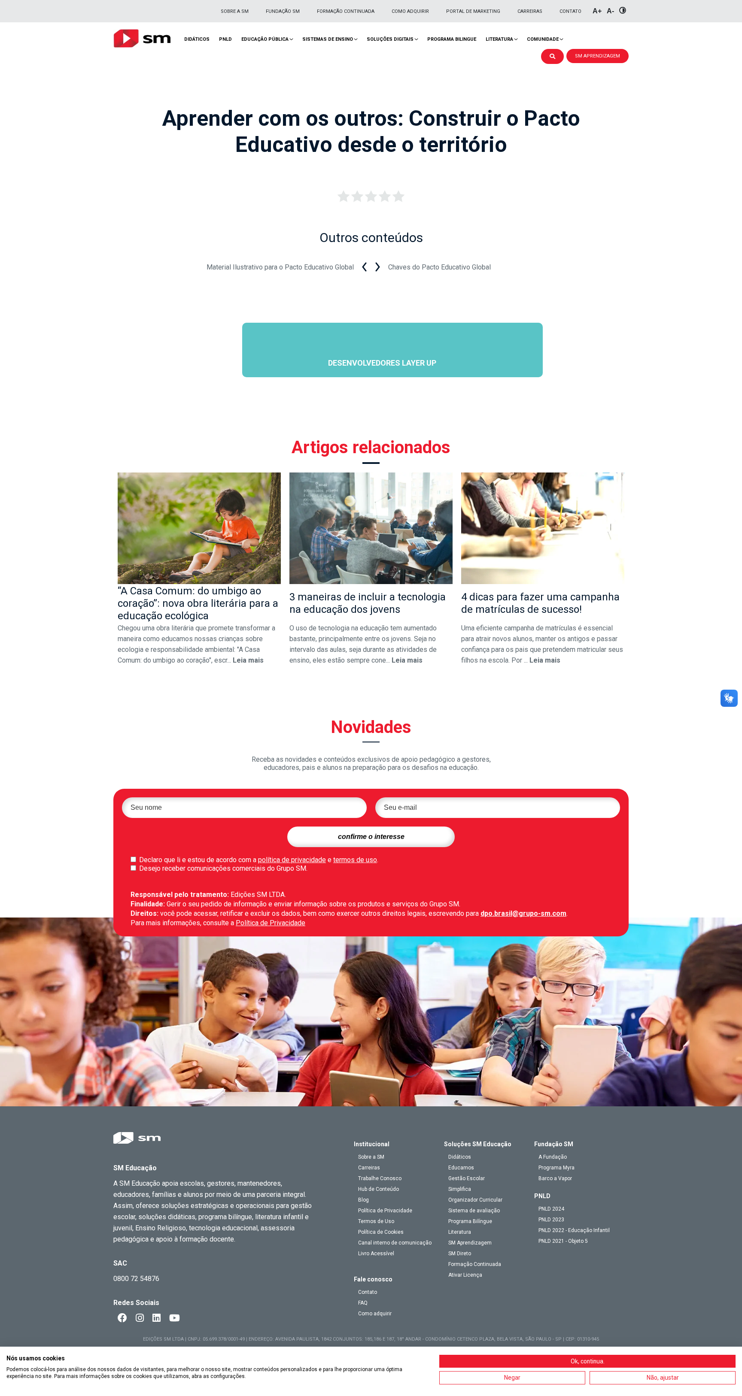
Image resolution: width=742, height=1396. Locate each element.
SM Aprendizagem (470, 1243)
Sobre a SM (235, 11)
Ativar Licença (465, 1275)
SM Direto (459, 1254)
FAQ (363, 1303)
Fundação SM (283, 11)
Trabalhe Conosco (379, 1178)
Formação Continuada (345, 11)
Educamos (461, 1168)
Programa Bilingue (451, 39)
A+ (597, 11)
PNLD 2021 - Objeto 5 (563, 1241)
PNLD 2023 (551, 1220)
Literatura (499, 39)
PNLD (225, 39)
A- (610, 11)
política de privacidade (292, 860)
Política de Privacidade (270, 923)
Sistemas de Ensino (327, 39)
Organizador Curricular (475, 1200)
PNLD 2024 (551, 1209)
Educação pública (265, 39)
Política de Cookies (381, 1232)
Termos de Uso (376, 1221)
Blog (363, 1200)
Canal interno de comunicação (395, 1243)
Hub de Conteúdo (378, 1189)
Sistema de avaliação (474, 1211)
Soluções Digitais (390, 39)
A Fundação (552, 1157)
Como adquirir (410, 11)
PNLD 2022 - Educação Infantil (574, 1230)
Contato (570, 11)
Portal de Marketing (473, 11)
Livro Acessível (376, 1254)
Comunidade (543, 39)
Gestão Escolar (466, 1178)
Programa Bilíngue (470, 1221)
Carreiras (529, 11)
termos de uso (355, 860)
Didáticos (197, 39)
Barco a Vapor (555, 1178)
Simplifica (459, 1189)
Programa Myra (556, 1168)
